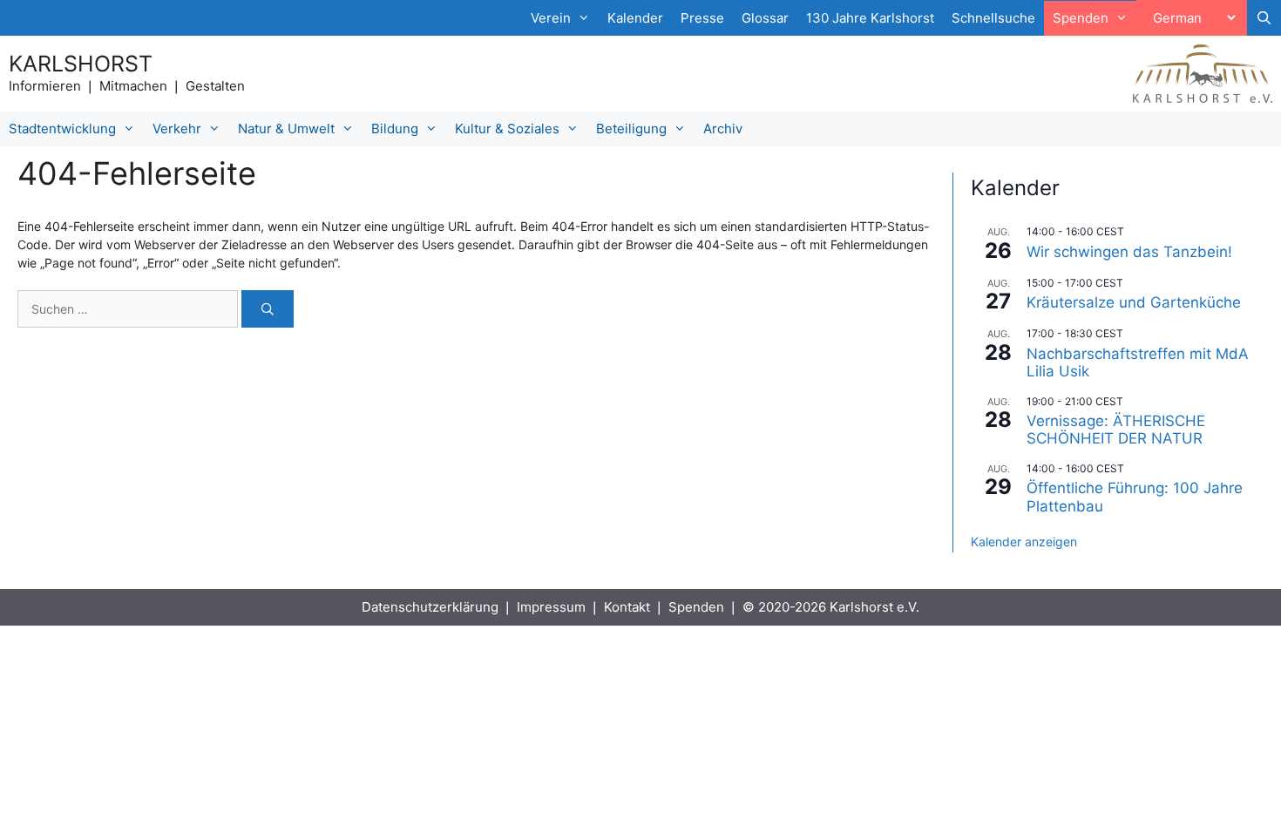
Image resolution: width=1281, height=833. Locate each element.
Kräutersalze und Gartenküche (1134, 302)
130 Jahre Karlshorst (870, 18)
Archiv (722, 128)
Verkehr (176, 128)
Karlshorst (80, 64)
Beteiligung (631, 128)
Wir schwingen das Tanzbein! (1129, 252)
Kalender (635, 18)
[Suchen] (267, 309)
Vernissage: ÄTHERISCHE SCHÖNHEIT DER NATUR (1116, 429)
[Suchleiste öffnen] (1264, 18)
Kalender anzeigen (1024, 541)
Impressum (551, 607)
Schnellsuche (993, 18)
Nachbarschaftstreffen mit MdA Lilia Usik (1138, 362)
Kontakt (627, 607)
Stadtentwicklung (62, 128)
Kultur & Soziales (507, 128)
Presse (702, 18)
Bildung (394, 128)
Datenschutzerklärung (430, 607)
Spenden (696, 607)
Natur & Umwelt (286, 128)
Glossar (765, 18)
